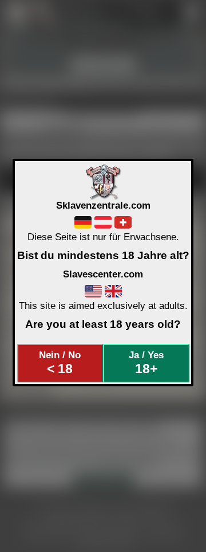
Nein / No (60, 363)
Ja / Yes (146, 363)
